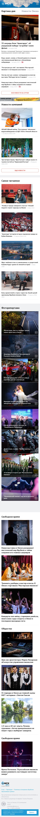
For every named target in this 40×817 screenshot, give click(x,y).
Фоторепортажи (10, 307)
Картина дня (8, 11)
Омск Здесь (6, 3)
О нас (3, 789)
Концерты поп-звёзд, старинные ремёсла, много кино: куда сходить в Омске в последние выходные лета (19, 618)
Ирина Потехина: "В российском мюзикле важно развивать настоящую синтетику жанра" (19, 771)
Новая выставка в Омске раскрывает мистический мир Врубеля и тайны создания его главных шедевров (18, 85)
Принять (31, 812)
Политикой (12, 814)
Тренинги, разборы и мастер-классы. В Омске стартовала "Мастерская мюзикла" (19, 584)
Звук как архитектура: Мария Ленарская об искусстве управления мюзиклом (19, 661)
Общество (6, 628)
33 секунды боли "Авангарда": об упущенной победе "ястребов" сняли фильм (17, 45)
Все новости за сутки (20, 93)
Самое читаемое (10, 180)
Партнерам (9, 789)
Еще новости (20, 170)
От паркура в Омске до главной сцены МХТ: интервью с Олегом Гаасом (18, 694)
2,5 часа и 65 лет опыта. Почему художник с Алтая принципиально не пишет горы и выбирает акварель (17, 728)
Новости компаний (11, 104)
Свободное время (10, 516)
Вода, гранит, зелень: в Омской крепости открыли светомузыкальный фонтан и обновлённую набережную (18, 60)
